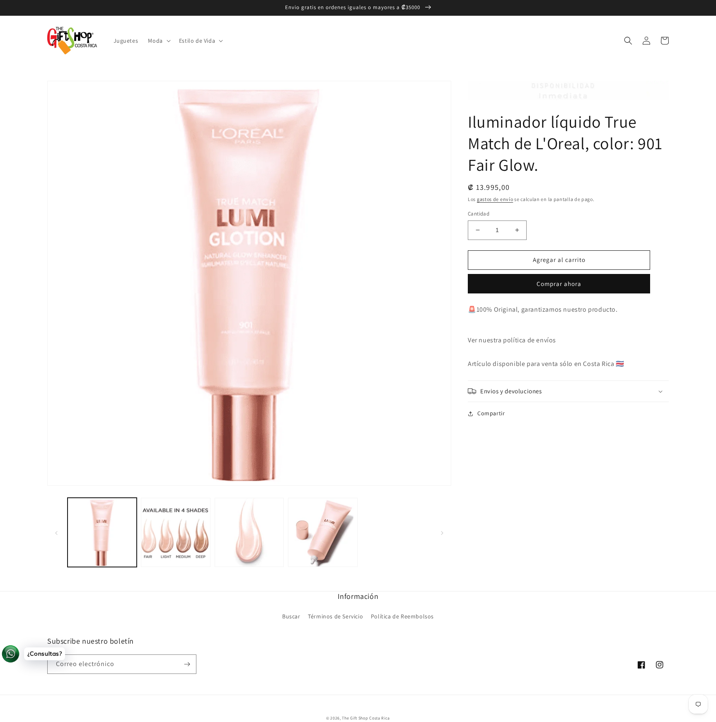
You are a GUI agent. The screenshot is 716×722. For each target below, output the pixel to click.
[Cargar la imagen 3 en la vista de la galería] (249, 532)
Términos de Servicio (335, 616)
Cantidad (478, 213)
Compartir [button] (491, 413)
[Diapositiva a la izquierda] (56, 532)
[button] (158, 40)
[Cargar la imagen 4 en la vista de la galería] (322, 532)
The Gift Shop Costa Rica (366, 718)
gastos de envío (495, 199)
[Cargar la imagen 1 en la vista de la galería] (102, 532)
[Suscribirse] (187, 664)
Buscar (291, 616)
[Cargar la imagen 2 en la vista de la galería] (175, 532)
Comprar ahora (559, 284)
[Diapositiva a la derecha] (442, 532)
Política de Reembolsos (402, 616)
